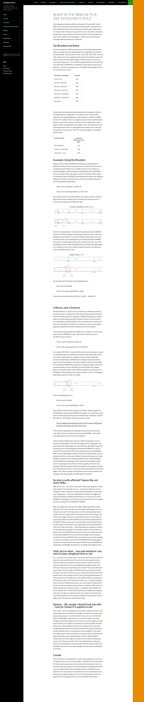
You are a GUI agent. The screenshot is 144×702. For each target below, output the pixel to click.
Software (53, 2)
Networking (100, 2)
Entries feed (6, 68)
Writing (81, 2)
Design (90, 2)
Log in (4, 66)
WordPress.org (7, 73)
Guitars (43, 2)
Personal (111, 2)
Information (122, 2)
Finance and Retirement (67, 2)
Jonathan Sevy (9, 2)
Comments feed (7, 71)
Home (36, 2)
